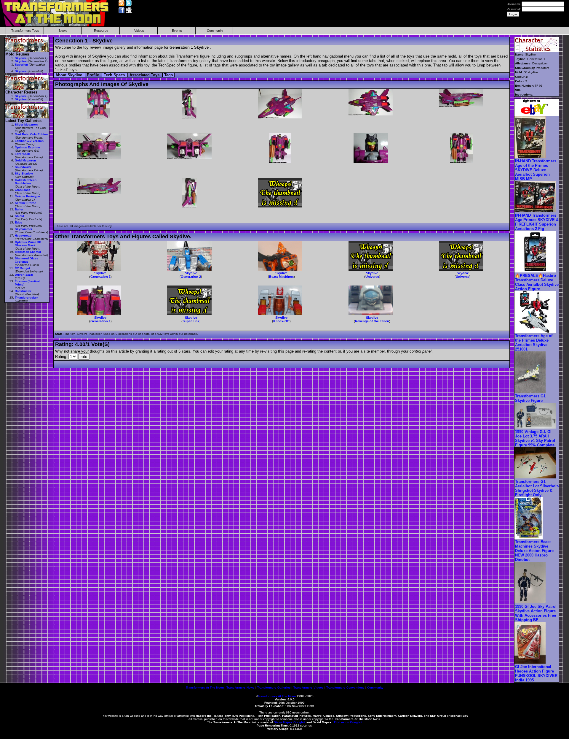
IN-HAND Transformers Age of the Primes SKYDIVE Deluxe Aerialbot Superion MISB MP (535, 170)
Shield (19, 216)
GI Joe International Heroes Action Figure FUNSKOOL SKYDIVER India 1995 (536, 673)
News (63, 30)
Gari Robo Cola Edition (31, 134)
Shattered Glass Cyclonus (26, 260)
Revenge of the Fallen (372, 321)
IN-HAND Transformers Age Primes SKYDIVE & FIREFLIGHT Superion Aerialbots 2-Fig (537, 222)
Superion (21, 64)
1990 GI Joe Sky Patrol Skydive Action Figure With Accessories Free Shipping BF (536, 613)
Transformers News (240, 687)
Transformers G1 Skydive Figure (530, 398)
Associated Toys (145, 75)
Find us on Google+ (348, 722)
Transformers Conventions (345, 687)
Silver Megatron (26, 124)
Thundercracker (26, 297)
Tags (168, 75)
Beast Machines (281, 276)
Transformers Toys (25, 30)
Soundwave (23, 167)
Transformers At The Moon (205, 687)
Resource (101, 30)
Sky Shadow (24, 173)
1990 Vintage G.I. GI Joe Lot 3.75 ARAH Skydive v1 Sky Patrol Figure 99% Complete (535, 438)
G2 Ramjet (22, 268)
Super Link (191, 321)
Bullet (19, 209)
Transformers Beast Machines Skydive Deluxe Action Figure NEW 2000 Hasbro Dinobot (534, 551)
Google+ (299, 722)
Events (177, 30)
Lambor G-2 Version (29, 140)
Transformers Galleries (274, 687)
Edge (18, 222)
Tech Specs (115, 75)
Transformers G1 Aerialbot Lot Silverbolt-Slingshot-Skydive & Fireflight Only (537, 488)
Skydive (100, 273)
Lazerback (22, 154)
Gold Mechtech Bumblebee (25, 181)
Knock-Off (281, 321)
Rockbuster (23, 291)
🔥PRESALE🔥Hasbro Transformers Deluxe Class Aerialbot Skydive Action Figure (537, 282)
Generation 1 (100, 276)
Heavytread (23, 235)
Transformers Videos (308, 687)
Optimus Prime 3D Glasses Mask (28, 243)
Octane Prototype (27, 196)
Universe (372, 276)
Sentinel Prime (25, 202)
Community (215, 30)
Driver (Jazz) (24, 274)
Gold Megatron (25, 160)
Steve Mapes (283, 722)
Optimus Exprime (27, 147)
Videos (139, 30)
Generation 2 (191, 276)
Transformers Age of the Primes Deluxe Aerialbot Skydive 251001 (533, 342)
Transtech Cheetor (28, 251)
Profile (93, 75)
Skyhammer (23, 229)
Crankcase (23, 189)
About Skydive (69, 75)
